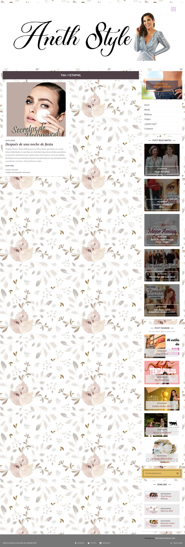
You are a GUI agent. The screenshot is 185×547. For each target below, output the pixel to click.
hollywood (26, 172)
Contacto (148, 129)
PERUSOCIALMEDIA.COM (165, 538)
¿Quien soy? (150, 124)
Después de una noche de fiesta (29, 144)
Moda (147, 110)
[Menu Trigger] (173, 9)
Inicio (147, 105)
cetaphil (8, 172)
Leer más (9, 165)
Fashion (8, 169)
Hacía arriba (177, 542)
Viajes (147, 119)
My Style (15, 169)
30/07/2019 (10, 141)
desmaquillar (17, 172)
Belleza (148, 114)
